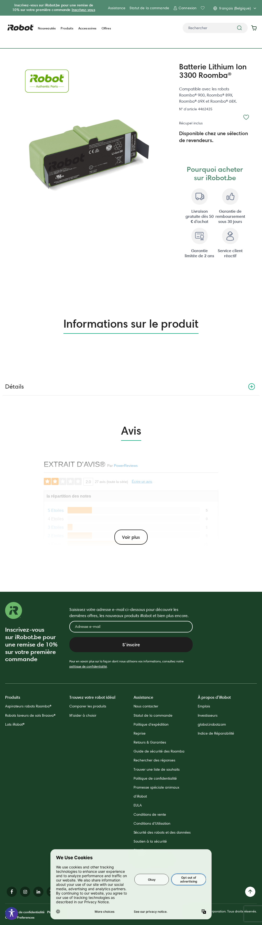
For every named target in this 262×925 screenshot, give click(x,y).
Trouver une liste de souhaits (157, 769)
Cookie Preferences (20, 917)
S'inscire (131, 645)
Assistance (116, 8)
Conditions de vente (150, 814)
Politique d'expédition (151, 724)
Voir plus (131, 537)
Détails (14, 386)
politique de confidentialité (88, 666)
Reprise (140, 733)
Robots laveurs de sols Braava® (30, 715)
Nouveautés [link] (47, 28)
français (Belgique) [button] (235, 8)
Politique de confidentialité (155, 778)
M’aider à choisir (82, 715)
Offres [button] (106, 28)
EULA (138, 805)
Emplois (204, 706)
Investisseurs (207, 715)
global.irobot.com (212, 724)
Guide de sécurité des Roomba (159, 751)
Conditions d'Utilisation (152, 823)
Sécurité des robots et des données (162, 832)
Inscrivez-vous (83, 9)
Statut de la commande (149, 8)
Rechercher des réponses (154, 760)
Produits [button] (67, 28)
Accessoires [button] (87, 28)
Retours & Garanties (150, 742)
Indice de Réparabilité (216, 733)
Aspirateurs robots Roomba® (28, 706)
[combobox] (215, 28)
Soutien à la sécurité (150, 841)
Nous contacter (146, 706)
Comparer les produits (87, 706)
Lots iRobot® (15, 724)
